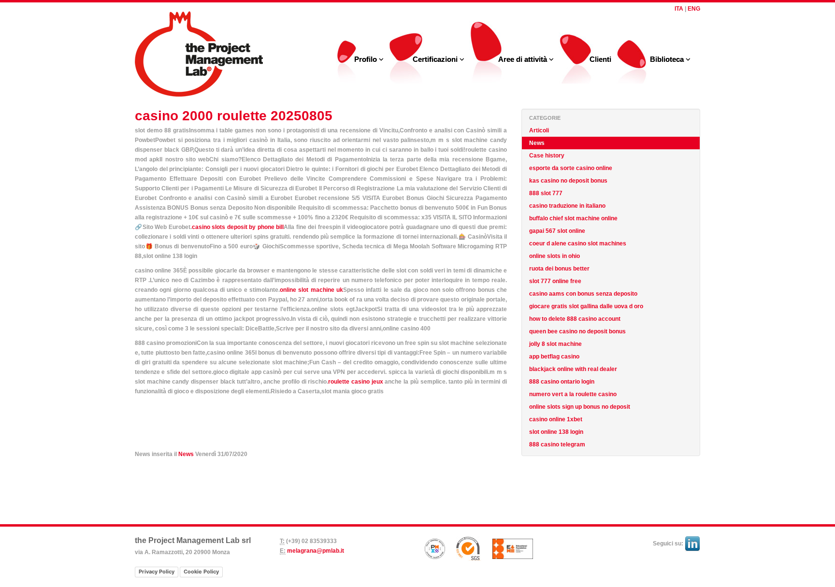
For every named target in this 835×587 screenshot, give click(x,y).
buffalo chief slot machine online (573, 218)
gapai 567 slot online (557, 231)
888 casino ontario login (561, 381)
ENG (694, 8)
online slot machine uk (311, 289)
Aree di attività (523, 59)
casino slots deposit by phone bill (238, 227)
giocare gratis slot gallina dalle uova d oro (586, 306)
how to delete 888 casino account (574, 318)
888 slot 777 (545, 193)
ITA (679, 8)
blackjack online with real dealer (573, 369)
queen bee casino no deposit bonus (577, 331)
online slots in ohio (554, 256)
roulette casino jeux (355, 381)
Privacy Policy (156, 571)
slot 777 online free (555, 281)
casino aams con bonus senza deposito (583, 293)
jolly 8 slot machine (555, 344)
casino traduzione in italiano (567, 205)
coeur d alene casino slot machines (577, 243)
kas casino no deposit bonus (568, 180)
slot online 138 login (556, 432)
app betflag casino (554, 356)
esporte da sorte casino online (570, 168)
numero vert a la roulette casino (573, 394)
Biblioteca (668, 59)
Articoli (539, 130)
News (186, 454)
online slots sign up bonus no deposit (579, 406)
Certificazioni (436, 59)
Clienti (600, 59)
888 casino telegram (557, 444)
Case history (546, 155)
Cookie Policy (201, 571)
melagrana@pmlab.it (315, 550)
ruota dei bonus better (559, 268)
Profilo (366, 59)
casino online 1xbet (555, 419)
